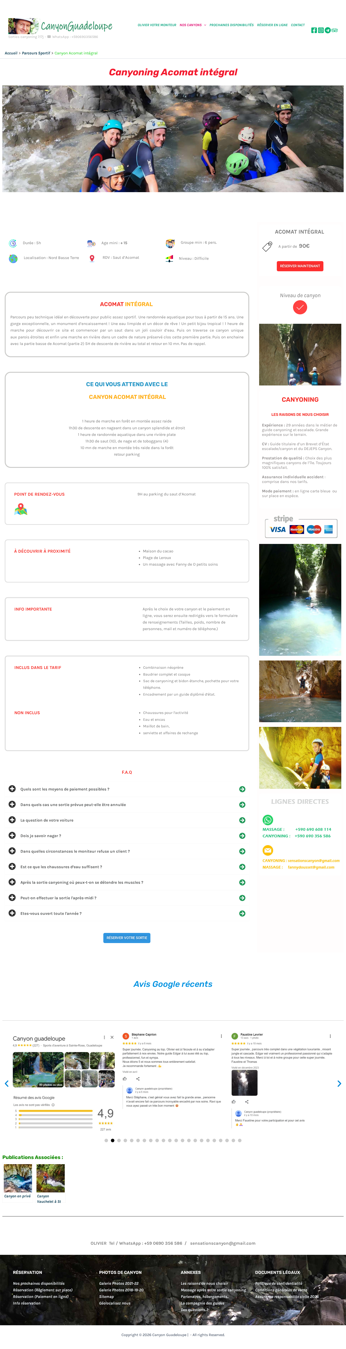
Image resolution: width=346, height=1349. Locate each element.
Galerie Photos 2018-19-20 (121, 1290)
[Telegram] (328, 30)
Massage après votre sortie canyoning (213, 1290)
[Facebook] (314, 30)
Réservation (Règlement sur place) (42, 1290)
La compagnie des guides (202, 1303)
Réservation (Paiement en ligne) (40, 1296)
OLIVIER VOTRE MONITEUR (157, 25)
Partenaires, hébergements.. (205, 1296)
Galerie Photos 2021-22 (118, 1283)
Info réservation (26, 1303)
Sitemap (106, 1296)
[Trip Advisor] (334, 30)
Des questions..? (194, 1309)
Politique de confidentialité (278, 1283)
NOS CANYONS (191, 25)
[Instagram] (321, 30)
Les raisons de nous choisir (204, 1283)
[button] (204, 25)
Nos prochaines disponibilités (38, 1283)
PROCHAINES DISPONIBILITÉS (231, 25)
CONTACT (298, 25)
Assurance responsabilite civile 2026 (287, 1296)
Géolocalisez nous (114, 1303)
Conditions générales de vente (281, 1290)
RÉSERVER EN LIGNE (272, 25)
